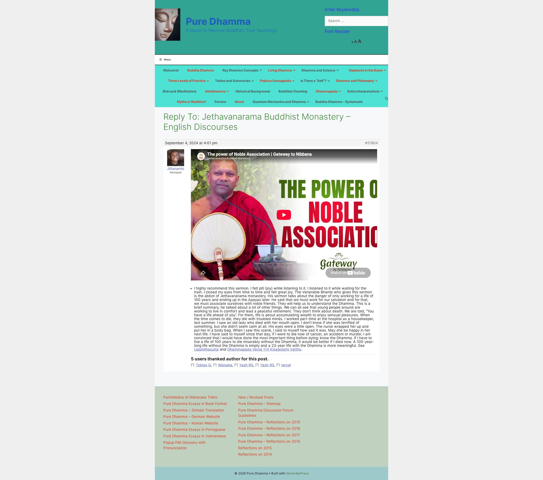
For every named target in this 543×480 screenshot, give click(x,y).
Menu (167, 59)
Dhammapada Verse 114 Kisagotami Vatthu (264, 349)
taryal (286, 365)
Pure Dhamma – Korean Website (190, 423)
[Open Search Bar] (386, 98)
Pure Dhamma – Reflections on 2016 (269, 441)
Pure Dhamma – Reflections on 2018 (269, 428)
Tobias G (203, 365)
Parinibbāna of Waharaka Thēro (190, 397)
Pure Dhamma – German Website (191, 416)
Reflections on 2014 (255, 454)
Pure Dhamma (218, 21)
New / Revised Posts (256, 397)
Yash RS (246, 365)
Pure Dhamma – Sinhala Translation (193, 410)
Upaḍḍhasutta (206, 349)
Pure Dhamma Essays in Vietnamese (194, 436)
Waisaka (225, 365)
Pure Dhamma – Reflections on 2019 (269, 422)
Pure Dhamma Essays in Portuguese (194, 429)
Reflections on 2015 (255, 448)
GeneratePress (297, 473)
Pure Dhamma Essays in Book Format (195, 404)
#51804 (371, 143)
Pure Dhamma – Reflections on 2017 (269, 435)
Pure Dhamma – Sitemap (259, 404)
